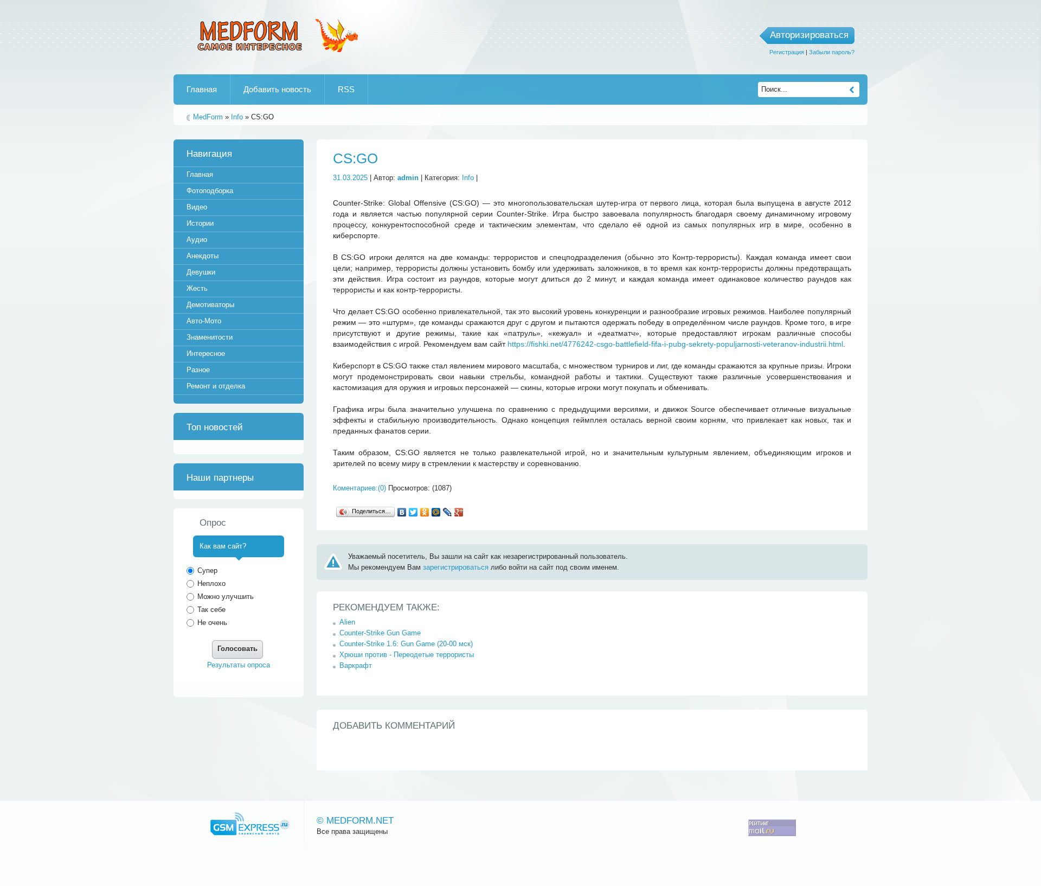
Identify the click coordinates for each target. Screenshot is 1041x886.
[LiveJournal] (447, 512)
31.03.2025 (350, 178)
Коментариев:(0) (359, 488)
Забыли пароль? (831, 52)
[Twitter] (413, 512)
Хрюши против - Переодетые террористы (406, 655)
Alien (347, 622)
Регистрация (786, 52)
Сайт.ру (250, 824)
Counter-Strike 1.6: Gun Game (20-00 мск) (406, 644)
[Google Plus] (459, 512)
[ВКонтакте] (402, 512)
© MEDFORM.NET (355, 820)
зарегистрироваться (456, 567)
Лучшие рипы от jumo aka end (275, 34)
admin (408, 178)
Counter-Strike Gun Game (380, 633)
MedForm (208, 117)
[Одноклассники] (424, 512)
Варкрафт (355, 665)
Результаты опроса (238, 665)
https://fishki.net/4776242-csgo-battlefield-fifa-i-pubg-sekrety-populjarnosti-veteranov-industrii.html (675, 344)
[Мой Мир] (436, 512)
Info (237, 117)
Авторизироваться (809, 35)
